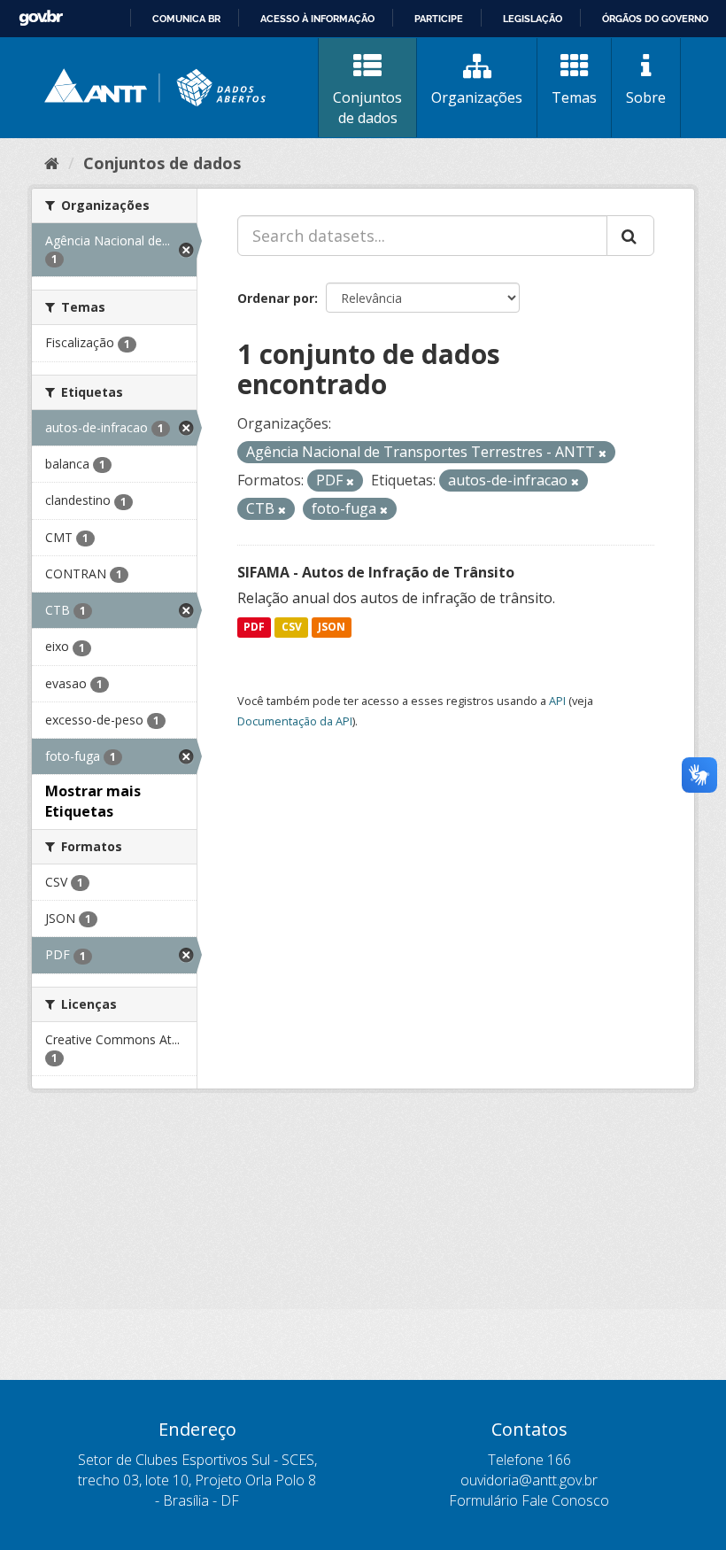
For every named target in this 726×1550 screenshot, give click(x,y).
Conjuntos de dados (367, 108)
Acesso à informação (317, 18)
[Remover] (602, 453)
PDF (254, 627)
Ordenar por (275, 298)
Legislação (532, 18)
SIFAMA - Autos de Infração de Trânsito (375, 572)
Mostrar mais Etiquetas (93, 801)
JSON (331, 627)
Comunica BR (186, 18)
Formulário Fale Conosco (529, 1500)
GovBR (41, 18)
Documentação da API (294, 721)
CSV (292, 627)
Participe (438, 18)
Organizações (476, 97)
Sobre (646, 97)
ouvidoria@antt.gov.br (529, 1480)
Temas (574, 97)
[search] (630, 235)
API (557, 701)
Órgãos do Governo (655, 18)
